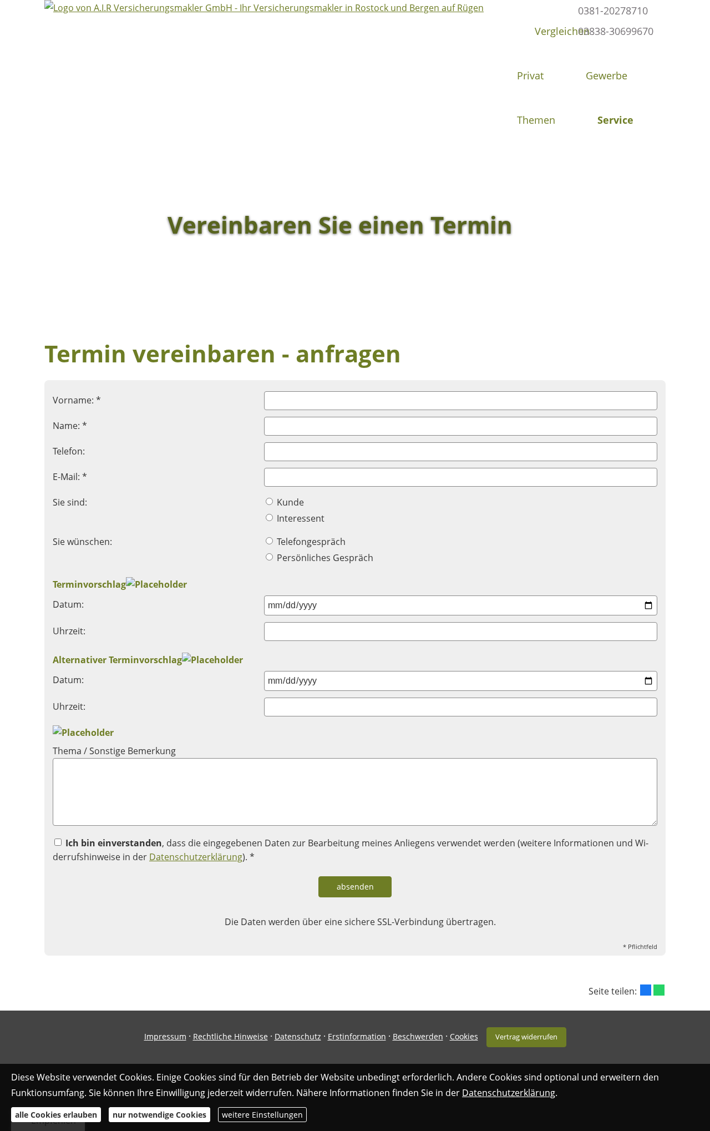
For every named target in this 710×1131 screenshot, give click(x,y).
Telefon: (69, 451)
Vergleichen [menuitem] (562, 31)
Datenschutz (298, 1036)
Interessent (299, 518)
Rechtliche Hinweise (230, 1036)
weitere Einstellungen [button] (262, 1114)
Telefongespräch (310, 542)
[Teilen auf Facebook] (645, 990)
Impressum (165, 1036)
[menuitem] (509, 31)
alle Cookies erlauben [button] (56, 1114)
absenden (355, 886)
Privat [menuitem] (530, 75)
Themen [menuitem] (536, 120)
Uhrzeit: (69, 631)
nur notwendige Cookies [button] (159, 1114)
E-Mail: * (70, 477)
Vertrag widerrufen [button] (526, 1037)
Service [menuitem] (615, 120)
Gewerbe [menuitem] (606, 75)
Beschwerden (418, 1036)
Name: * (70, 426)
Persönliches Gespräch (324, 558)
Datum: (68, 604)
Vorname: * (77, 400)
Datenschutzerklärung (195, 857)
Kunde (289, 502)
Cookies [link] (464, 1036)
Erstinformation (357, 1036)
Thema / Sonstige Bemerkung (114, 751)
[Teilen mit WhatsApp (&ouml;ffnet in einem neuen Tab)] (659, 990)
